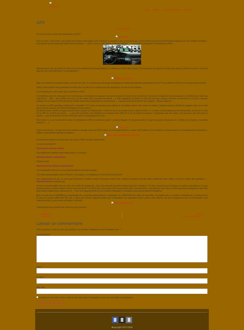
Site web (40, 287)
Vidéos (156, 9)
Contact (189, 9)
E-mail (40, 277)
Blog (147, 9)
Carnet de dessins (172, 9)
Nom (39, 267)
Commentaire (43, 234)
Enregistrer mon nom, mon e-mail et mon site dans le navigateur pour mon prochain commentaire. (86, 297)
